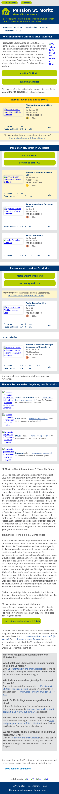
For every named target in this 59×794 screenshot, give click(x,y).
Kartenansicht (38, 155)
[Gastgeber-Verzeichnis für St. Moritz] (6, 11)
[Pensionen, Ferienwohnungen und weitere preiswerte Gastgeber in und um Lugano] (8, 454)
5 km (33, 357)
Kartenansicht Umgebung (35, 275)
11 (27, 118)
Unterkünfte (9, 2)
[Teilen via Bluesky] (33, 779)
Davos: (18, 436)
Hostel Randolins (34, 235)
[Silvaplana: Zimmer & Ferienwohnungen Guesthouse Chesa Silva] (13, 351)
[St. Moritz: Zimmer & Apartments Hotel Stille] (13, 112)
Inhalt (26, 2)
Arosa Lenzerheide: (24, 397)
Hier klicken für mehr (27, 137)
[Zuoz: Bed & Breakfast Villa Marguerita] (13, 310)
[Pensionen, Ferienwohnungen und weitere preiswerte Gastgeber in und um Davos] (8, 437)
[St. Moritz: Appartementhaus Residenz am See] (13, 211)
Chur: (18, 418)
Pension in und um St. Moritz (25, 737)
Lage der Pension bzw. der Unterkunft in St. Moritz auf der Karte (29, 710)
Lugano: (19, 453)
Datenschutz (34, 785)
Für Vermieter (18, 785)
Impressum (40, 790)
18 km (33, 316)
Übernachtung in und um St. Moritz (25, 668)
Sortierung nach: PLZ (36, 162)
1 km (33, 217)
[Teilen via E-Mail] (47, 779)
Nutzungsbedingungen (20, 790)
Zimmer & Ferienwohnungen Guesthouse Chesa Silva (39, 345)
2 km (33, 118)
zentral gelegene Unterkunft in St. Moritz (28, 722)
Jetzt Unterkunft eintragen (22, 620)
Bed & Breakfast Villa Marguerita (36, 304)
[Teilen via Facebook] (27, 779)
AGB (45, 785)
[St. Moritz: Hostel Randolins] (13, 241)
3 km (33, 246)
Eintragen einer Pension (29, 639)
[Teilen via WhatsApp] (40, 779)
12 (27, 316)
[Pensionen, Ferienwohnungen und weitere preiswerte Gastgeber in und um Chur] (8, 419)
